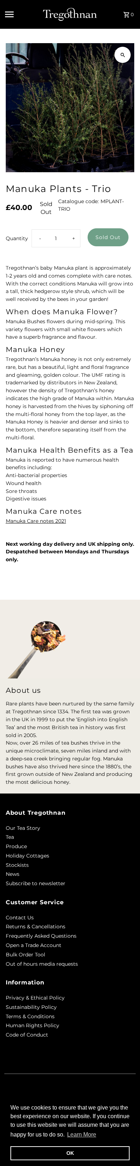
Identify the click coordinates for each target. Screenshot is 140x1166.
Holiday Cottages (27, 856)
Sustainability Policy (31, 1007)
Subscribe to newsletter (35, 883)
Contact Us (20, 917)
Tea (10, 837)
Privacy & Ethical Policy (35, 998)
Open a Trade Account (33, 945)
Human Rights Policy (32, 1025)
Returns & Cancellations (35, 926)
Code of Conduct (27, 1035)
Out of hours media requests (42, 964)
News (12, 874)
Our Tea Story (23, 828)
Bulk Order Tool (25, 954)
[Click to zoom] (123, 55)
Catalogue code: (78, 201)
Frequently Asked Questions (41, 936)
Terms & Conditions (30, 1016)
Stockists (17, 865)
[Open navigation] (22, 14)
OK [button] (70, 1153)
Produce (16, 846)
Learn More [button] (81, 1134)
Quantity (17, 238)
